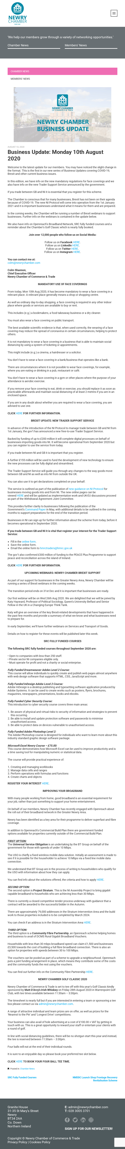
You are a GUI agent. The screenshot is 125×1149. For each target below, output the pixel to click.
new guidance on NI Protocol (86, 488)
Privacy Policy (17, 1142)
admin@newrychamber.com (56, 1003)
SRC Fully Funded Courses (22, 1077)
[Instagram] (91, 1119)
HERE (76, 242)
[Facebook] (67, 1119)
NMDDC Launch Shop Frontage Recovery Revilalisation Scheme (95, 1079)
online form (29, 541)
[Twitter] (75, 1119)
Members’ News (76, 45)
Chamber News (18, 45)
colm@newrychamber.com (24, 262)
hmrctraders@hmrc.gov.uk (56, 548)
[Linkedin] (83, 1119)
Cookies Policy (39, 1142)
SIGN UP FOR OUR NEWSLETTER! (89, 1129)
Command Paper (35, 509)
